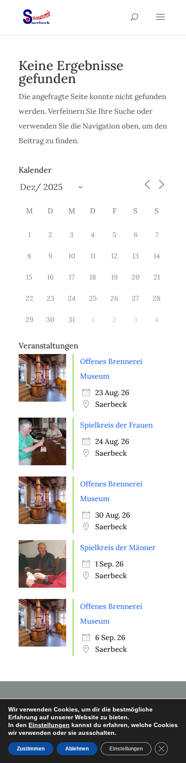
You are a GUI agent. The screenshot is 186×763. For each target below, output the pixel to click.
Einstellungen (49, 724)
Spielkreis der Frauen (116, 425)
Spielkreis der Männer (118, 547)
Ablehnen (77, 749)
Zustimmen (31, 749)
